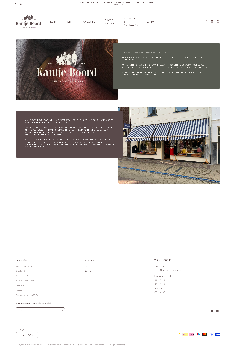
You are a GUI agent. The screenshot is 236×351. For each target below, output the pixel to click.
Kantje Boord (25, 345)
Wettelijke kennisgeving (116, 345)
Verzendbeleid (100, 345)
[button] (206, 21)
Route (87, 276)
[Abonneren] (62, 310)
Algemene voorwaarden (26, 266)
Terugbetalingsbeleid (54, 345)
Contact (88, 266)
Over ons (88, 271)
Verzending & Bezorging (26, 276)
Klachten (19, 290)
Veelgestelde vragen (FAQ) (27, 295)
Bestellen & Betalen (24, 271)
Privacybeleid (21, 285)
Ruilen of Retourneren (25, 280)
